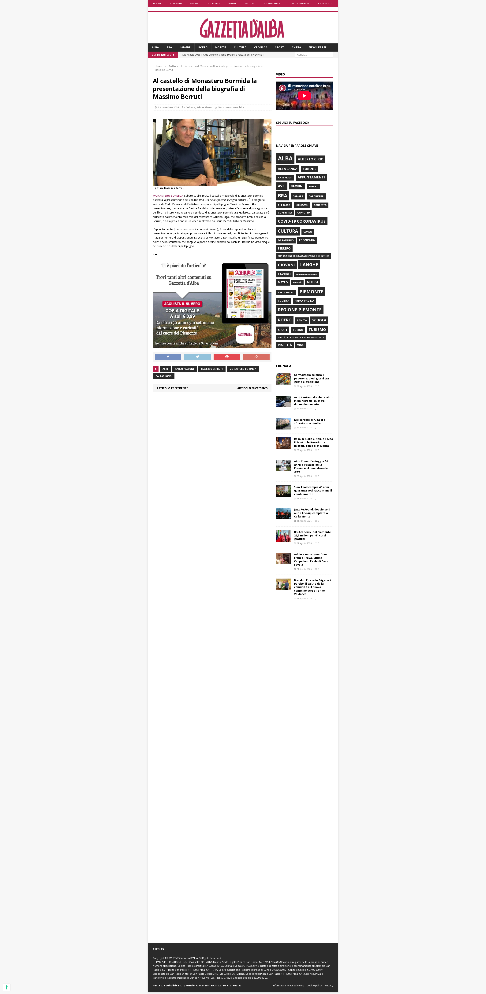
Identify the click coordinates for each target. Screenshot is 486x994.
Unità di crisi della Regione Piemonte (301, 337)
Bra (169, 47)
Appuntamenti (311, 177)
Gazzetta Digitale (300, 3)
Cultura (240, 47)
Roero (202, 47)
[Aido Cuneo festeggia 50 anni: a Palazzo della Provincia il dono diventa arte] (283, 468)
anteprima (285, 177)
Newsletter (318, 47)
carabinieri (316, 196)
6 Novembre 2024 (168, 107)
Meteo (283, 282)
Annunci (232, 3)
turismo (317, 329)
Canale (298, 196)
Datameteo (286, 240)
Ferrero (284, 248)
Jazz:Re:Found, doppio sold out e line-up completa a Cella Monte (312, 513)
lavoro (284, 274)
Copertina (285, 212)
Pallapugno (164, 376)
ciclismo (302, 205)
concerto (320, 205)
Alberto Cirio (310, 159)
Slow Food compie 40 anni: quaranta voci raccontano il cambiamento (313, 490)
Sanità (302, 320)
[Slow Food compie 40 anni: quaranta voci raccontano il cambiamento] (283, 494)
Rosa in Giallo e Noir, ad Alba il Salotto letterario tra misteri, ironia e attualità (313, 442)
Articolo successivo (252, 388)
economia (307, 240)
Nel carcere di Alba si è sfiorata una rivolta (309, 421)
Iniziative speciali (272, 3)
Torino (298, 330)
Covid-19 (303, 212)
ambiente (309, 169)
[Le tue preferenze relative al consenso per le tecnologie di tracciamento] (6, 987)
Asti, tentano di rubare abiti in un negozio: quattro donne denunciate (313, 401)
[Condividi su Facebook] (168, 357)
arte (165, 369)
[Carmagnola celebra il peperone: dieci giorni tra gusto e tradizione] (283, 382)
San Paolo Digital (179, 973)
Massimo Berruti (212, 369)
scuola (319, 320)
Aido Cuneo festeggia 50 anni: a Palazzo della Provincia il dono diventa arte (311, 466)
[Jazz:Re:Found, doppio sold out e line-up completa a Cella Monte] (283, 517)
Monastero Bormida (243, 369)
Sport (279, 47)
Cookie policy (314, 985)
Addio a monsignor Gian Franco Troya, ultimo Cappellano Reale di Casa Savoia (311, 560)
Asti (282, 186)
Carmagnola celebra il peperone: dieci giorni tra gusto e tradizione (311, 378)
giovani (286, 264)
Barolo (313, 186)
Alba (155, 47)
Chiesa (296, 47)
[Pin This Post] (227, 357)
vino (301, 345)
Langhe (185, 47)
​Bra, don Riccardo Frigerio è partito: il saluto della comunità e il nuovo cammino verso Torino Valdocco (312, 587)
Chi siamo (157, 3)
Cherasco (284, 205)
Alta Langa (287, 168)
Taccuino (250, 3)
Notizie (220, 47)
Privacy (329, 985)
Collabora (176, 3)
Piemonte (311, 291)
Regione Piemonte (300, 310)
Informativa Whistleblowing (288, 985)
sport (282, 330)
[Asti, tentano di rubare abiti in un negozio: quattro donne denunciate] (283, 405)
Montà (297, 282)
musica (312, 282)
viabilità (285, 345)
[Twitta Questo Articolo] (197, 357)
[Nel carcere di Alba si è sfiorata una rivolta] (283, 427)
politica (283, 300)
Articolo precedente (172, 388)
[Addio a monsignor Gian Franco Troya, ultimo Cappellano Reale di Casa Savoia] (283, 562)
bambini (297, 186)
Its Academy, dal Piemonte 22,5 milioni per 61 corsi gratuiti (312, 535)
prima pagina (304, 300)
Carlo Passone (184, 369)
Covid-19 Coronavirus (302, 221)
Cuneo (307, 231)
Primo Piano (204, 107)
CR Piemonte (325, 3)
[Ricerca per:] (314, 54)
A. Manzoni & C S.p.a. (209, 985)
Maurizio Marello (306, 274)
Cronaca (260, 47)
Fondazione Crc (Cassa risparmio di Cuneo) (303, 255)
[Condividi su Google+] (256, 357)
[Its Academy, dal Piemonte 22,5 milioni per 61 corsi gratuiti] (283, 539)
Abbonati (195, 3)
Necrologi (214, 3)
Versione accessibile (231, 107)
